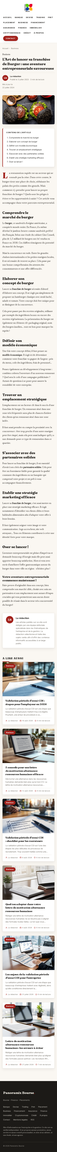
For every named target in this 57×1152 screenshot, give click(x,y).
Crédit (27, 33)
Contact (10, 38)
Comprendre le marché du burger (24, 138)
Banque (19, 17)
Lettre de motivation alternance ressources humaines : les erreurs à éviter (24, 1045)
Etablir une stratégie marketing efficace (26, 158)
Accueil (7, 17)
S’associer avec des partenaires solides (26, 154)
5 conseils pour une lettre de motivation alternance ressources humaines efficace (24, 771)
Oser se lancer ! (16, 162)
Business (23, 23)
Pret (50, 17)
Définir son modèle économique (23, 146)
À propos (39, 33)
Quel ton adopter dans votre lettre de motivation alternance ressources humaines (25, 908)
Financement (38, 23)
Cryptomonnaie (12, 33)
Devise (29, 17)
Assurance (9, 28)
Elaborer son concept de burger (23, 141)
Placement (9, 23)
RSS (32, 1120)
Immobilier (36, 28)
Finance (22, 28)
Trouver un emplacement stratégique (25, 149)
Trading (40, 17)
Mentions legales (20, 1120)
